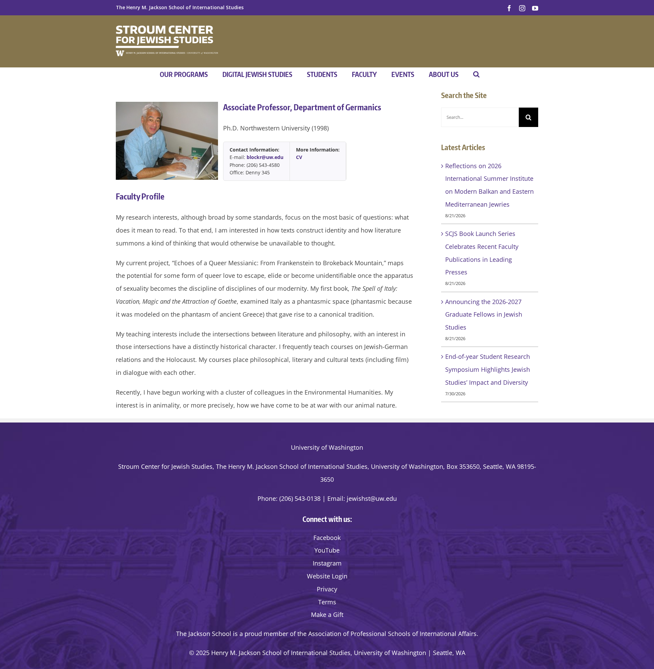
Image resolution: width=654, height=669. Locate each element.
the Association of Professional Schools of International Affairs (387, 634)
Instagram (327, 563)
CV (299, 157)
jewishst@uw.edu (372, 498)
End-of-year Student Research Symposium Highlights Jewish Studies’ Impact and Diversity (487, 369)
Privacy (327, 589)
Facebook (327, 537)
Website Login (327, 576)
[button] (476, 74)
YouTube (327, 550)
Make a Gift (327, 614)
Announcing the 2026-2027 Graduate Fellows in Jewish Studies (483, 315)
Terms (327, 602)
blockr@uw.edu (265, 157)
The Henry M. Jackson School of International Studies (180, 7)
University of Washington (327, 447)
